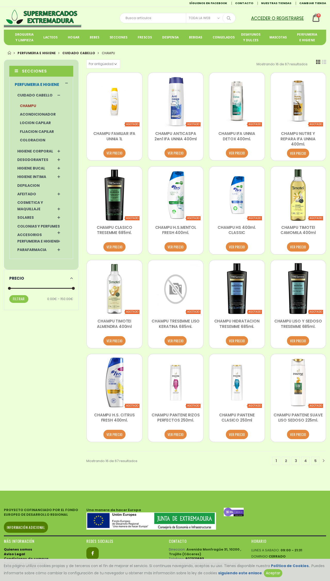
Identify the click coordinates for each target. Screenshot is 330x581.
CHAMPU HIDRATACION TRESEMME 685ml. (237, 323)
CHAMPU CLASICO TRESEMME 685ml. (114, 230)
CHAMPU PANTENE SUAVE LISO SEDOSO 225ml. (298, 417)
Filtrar (19, 298)
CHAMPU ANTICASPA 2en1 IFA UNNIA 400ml (175, 136)
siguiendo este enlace (240, 573)
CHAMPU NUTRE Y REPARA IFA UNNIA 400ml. (298, 139)
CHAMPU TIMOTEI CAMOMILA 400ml (298, 230)
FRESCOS (145, 37)
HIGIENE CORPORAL (35, 151)
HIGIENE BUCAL (31, 168)
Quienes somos (18, 549)
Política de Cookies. (290, 565)
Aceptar (273, 573)
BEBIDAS (195, 37)
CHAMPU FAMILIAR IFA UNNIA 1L (114, 136)
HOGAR (73, 37)
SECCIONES (118, 37)
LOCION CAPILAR (35, 122)
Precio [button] (16, 278)
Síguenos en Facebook (208, 3)
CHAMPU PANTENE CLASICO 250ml (237, 417)
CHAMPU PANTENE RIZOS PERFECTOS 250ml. (176, 417)
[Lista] (324, 64)
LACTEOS (50, 37)
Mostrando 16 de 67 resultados (282, 64)
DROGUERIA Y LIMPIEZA (24, 37)
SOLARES (25, 217)
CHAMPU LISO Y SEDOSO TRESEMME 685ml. (298, 323)
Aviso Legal (14, 554)
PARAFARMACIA (31, 249)
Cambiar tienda (312, 3)
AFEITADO (26, 194)
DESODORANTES (32, 159)
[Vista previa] (96, 121)
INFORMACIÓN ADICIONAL (26, 527)
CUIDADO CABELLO (78, 53)
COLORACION (32, 140)
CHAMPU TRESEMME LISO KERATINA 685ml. (176, 323)
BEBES (95, 37)
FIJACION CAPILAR (37, 131)
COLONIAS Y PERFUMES (38, 226)
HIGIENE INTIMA (31, 176)
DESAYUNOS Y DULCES (251, 37)
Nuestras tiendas (276, 3)
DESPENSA (170, 37)
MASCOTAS (278, 37)
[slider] (9, 288)
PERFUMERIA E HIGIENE (307, 37)
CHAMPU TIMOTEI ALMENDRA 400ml (114, 323)
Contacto (244, 3)
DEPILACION (28, 185)
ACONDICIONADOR (38, 114)
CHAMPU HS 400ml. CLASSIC (237, 230)
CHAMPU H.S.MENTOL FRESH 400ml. (175, 230)
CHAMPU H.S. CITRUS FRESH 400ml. (114, 417)
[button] (280, 18)
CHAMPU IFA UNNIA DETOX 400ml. (236, 136)
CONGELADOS (224, 37)
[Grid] (318, 64)
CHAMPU (28, 105)
